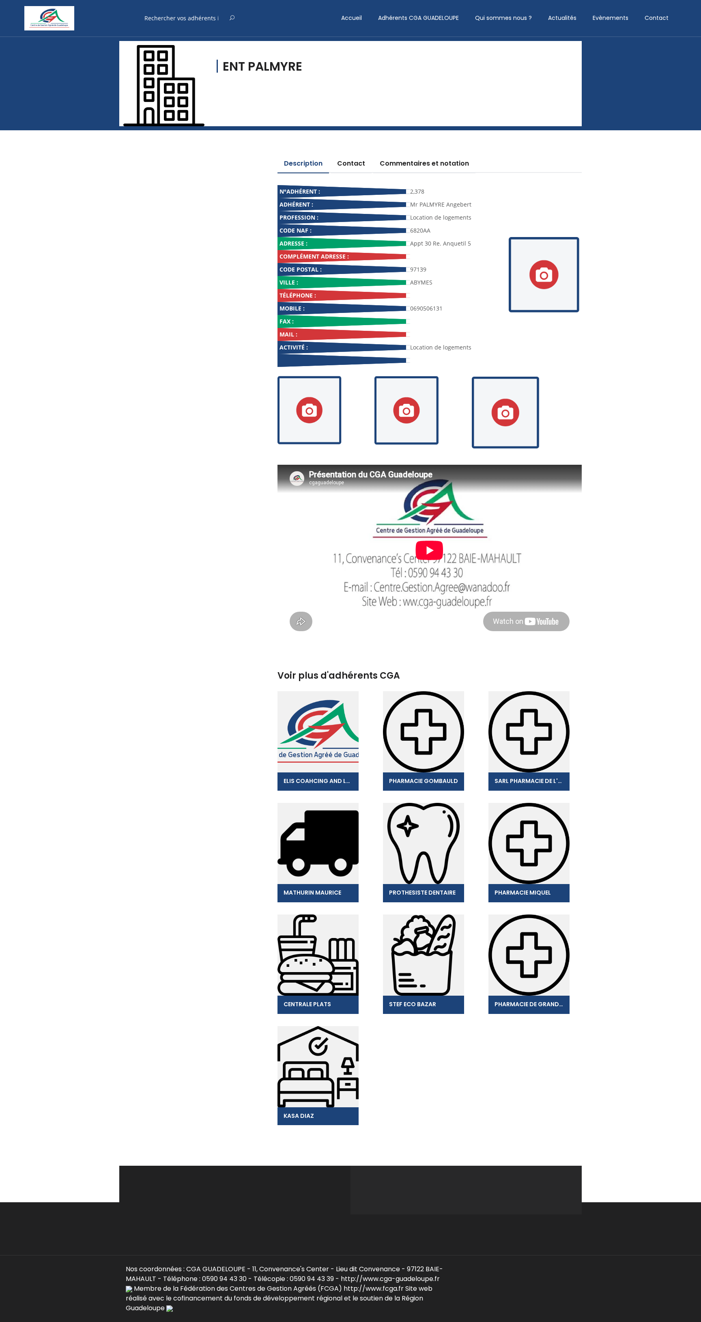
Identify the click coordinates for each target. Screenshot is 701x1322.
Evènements (610, 18)
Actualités (562, 18)
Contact (657, 18)
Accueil (351, 18)
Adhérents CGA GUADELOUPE (418, 18)
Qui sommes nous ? (503, 18)
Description (303, 163)
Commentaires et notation (424, 163)
